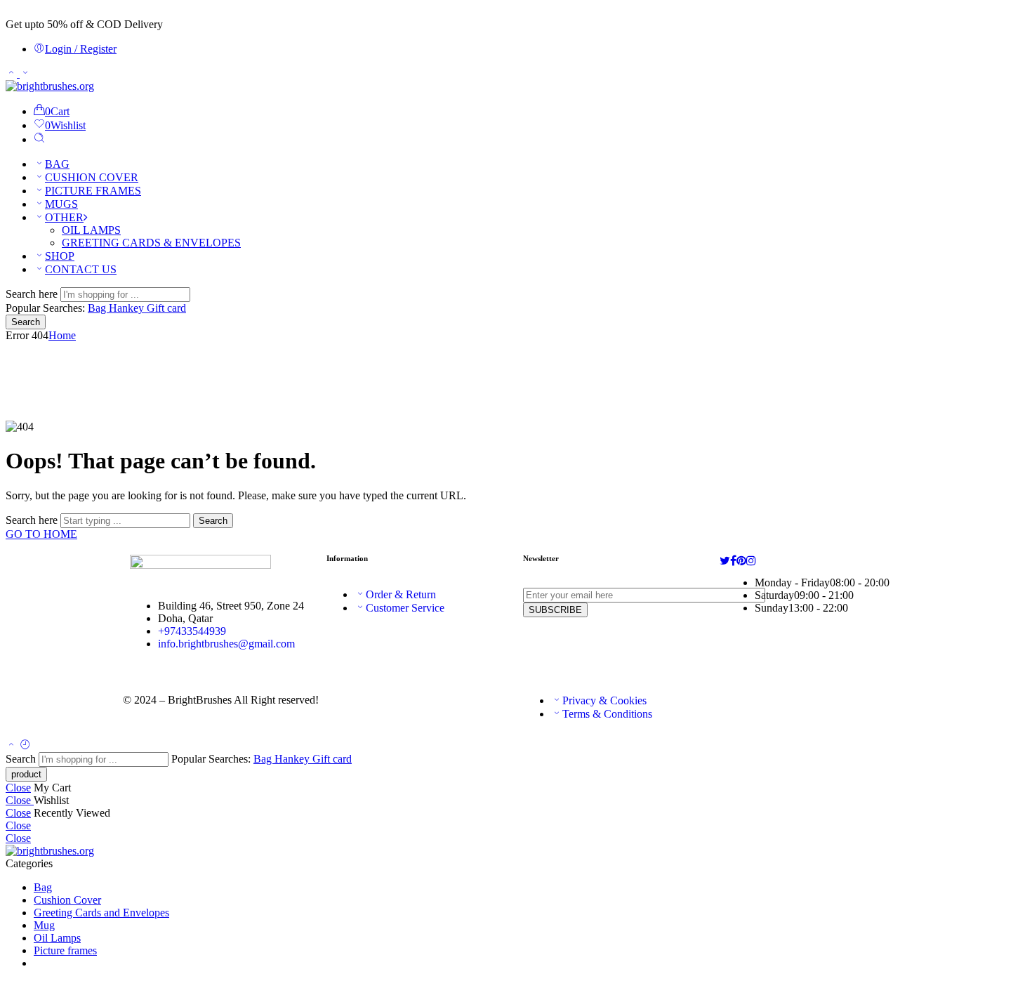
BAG (57, 164)
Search (25, 322)
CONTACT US (81, 269)
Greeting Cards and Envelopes (101, 913)
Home (62, 335)
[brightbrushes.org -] (50, 86)
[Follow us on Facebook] (733, 561)
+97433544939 (192, 631)
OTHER (64, 217)
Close (18, 788)
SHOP (59, 256)
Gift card (166, 308)
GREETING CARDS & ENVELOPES (151, 243)
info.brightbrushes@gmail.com (226, 644)
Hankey (128, 308)
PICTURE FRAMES (93, 191)
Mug (44, 925)
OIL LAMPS (91, 230)
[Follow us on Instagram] (751, 561)
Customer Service (405, 608)
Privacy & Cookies (604, 700)
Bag (98, 308)
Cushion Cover (67, 900)
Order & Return (401, 594)
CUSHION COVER (91, 177)
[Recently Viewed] (25, 745)
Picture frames (65, 950)
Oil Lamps (57, 938)
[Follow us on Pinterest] (741, 561)
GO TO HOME (41, 534)
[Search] (39, 139)
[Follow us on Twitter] (725, 561)
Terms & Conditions (607, 714)
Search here (33, 294)
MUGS (61, 204)
